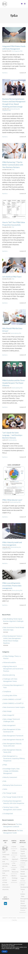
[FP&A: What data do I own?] (14, 479)
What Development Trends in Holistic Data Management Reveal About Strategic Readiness (12, 639)
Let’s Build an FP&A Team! (12, 265)
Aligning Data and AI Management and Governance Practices (13, 668)
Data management (16, 51)
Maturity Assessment (10, 777)
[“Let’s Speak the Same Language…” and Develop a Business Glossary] (14, 421)
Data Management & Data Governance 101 (12, 730)
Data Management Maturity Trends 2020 (12, 751)
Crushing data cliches (10, 695)
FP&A (21, 51)
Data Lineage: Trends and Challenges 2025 (11, 720)
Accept (4, 951)
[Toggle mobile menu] (25, 3)
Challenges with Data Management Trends (10, 680)
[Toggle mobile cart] (21, 3)
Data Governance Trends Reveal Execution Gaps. (13, 628)
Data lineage (7, 711)
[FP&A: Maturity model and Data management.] (14, 531)
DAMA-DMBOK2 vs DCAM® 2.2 (13, 703)
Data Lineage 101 (8, 715)
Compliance (7, 691)
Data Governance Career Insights (14, 707)
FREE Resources (14, 870)
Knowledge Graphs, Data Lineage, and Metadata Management (11, 771)
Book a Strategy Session (14, 878)
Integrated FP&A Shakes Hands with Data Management (12, 35)
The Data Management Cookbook (12, 825)
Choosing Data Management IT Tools (13, 686)
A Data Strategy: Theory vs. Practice (12, 657)
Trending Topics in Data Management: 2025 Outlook (12, 808)
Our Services (14, 852)
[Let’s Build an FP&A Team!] (14, 265)
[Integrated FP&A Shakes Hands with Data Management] (14, 35)
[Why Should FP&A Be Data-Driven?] (14, 317)
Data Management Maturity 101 (13, 740)
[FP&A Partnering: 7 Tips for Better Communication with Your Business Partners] (14, 151)
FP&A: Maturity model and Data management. (12, 531)
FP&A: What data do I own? (12, 500)
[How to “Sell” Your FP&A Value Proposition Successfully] (14, 209)
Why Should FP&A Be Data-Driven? (12, 317)
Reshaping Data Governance (12, 785)
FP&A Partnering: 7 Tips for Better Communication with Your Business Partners (12, 151)
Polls (4, 781)
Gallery (16, 35)
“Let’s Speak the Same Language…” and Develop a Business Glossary (12, 421)
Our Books (14, 864)
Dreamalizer (23, 918)
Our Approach (14, 858)
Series (5, 789)
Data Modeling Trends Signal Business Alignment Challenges (13, 620)
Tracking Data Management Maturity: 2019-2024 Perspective (13, 802)
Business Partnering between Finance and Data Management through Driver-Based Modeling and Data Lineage (12, 87)
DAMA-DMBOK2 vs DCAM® (12, 699)
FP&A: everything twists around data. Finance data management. (12, 575)
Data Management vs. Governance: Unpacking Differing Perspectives (14, 758)
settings (17, 948)
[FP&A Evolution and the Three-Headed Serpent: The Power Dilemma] (14, 369)
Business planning (13, 109)
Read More (4, 73)
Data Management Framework (13, 736)
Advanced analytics (9, 662)
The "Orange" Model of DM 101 (13, 797)
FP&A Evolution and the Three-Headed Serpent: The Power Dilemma (12, 369)
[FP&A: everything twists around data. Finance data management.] (14, 574)
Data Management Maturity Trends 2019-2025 (12, 745)
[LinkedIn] (5, 903)
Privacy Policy (14, 920)
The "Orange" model (9, 793)
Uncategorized (8, 814)
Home (14, 847)
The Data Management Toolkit (13, 831)
